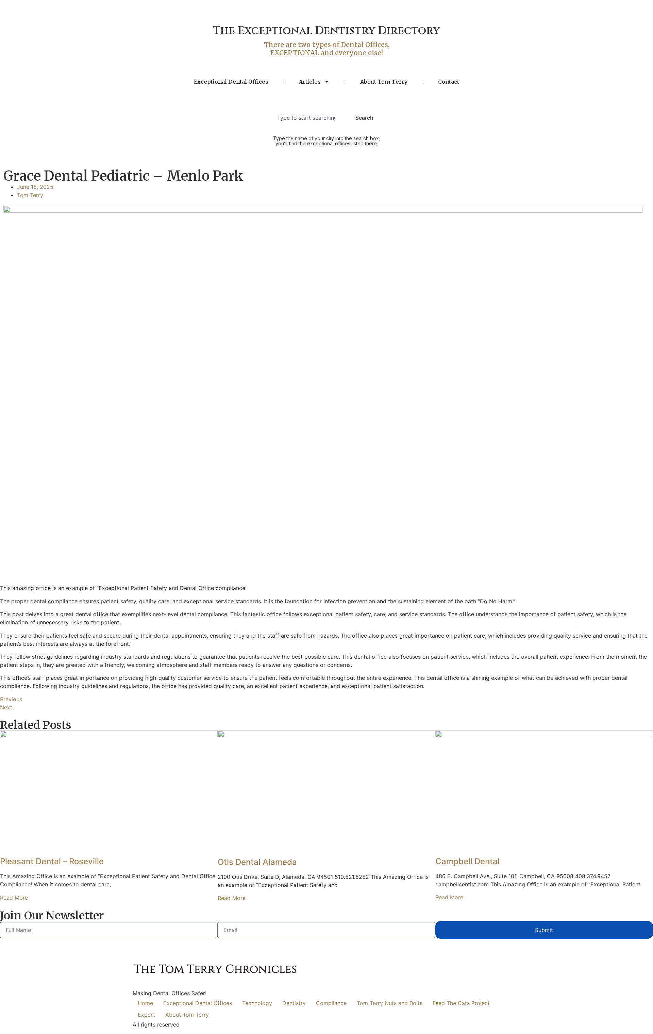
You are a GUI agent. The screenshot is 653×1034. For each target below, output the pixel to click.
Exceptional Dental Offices (231, 81)
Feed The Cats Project (461, 1003)
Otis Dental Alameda (257, 862)
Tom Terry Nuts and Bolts (389, 1003)
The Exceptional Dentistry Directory (326, 30)
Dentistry (294, 1003)
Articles (310, 81)
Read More (14, 897)
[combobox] (308, 117)
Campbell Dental (467, 861)
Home (145, 1003)
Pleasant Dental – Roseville (52, 861)
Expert (146, 1014)
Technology (257, 1003)
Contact (448, 81)
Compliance (331, 1003)
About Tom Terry (383, 81)
